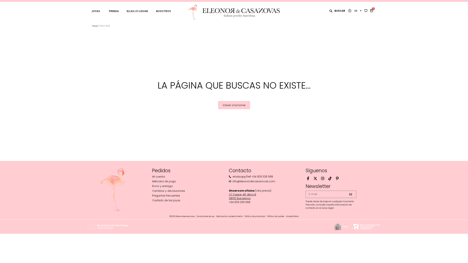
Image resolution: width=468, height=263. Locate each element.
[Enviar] (350, 194)
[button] (357, 10)
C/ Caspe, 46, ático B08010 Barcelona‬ (242, 196)
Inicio (95, 25)
